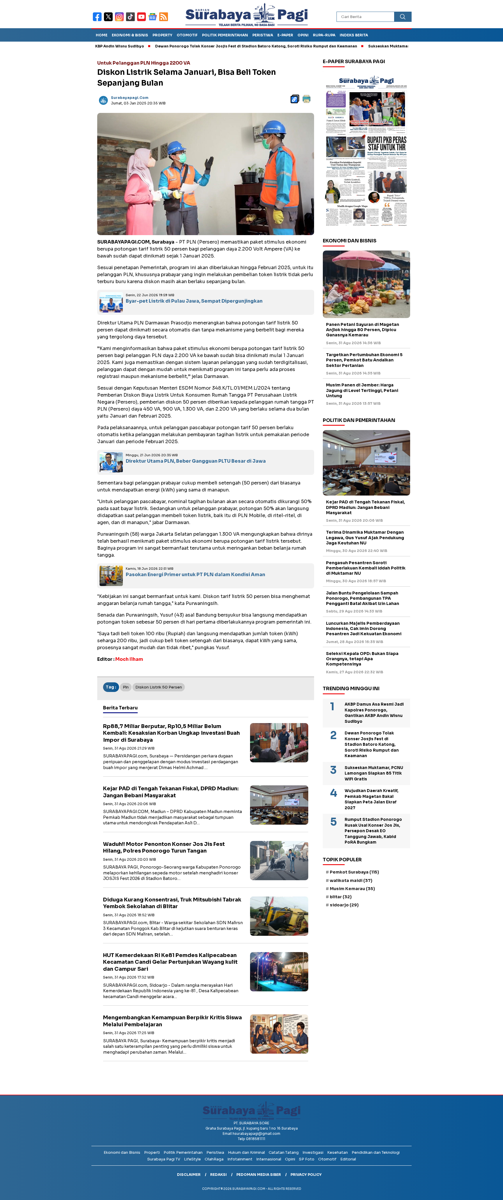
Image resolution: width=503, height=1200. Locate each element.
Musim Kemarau (352, 888)
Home (101, 35)
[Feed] (164, 20)
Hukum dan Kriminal (246, 1152)
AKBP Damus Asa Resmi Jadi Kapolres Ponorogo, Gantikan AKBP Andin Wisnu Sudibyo (374, 713)
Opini (303, 35)
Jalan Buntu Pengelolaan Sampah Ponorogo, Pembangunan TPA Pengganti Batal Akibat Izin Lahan (362, 598)
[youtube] (142, 20)
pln (126, 687)
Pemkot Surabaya (354, 872)
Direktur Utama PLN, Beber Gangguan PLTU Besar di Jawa (196, 461)
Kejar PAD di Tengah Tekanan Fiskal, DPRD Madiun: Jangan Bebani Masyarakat (171, 791)
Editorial (348, 1159)
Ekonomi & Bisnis (130, 35)
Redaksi (218, 1174)
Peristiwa (262, 35)
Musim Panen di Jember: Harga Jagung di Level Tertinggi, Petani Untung (362, 390)
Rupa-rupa (324, 35)
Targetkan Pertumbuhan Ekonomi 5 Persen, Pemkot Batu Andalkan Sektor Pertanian (364, 360)
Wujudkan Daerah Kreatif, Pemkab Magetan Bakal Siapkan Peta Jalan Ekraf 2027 (371, 799)
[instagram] (120, 20)
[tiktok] (131, 20)
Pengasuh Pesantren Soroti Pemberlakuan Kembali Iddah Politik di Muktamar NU (365, 568)
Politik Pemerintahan (225, 35)
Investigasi (312, 1152)
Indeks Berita (354, 35)
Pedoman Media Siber (258, 1174)
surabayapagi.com (129, 97)
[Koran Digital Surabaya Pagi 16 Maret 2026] (366, 150)
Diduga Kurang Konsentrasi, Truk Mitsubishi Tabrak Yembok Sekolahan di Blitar (172, 903)
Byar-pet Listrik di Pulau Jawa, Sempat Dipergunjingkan (194, 301)
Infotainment (239, 1159)
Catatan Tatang (284, 1152)
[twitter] (109, 20)
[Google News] (153, 20)
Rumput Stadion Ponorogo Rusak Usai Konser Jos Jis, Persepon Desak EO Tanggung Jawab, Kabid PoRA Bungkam (373, 831)
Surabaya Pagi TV (163, 1159)
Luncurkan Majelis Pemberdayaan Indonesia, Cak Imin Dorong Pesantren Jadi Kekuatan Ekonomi (363, 628)
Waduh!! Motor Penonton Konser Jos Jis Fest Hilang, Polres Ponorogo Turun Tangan (164, 847)
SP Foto (306, 1159)
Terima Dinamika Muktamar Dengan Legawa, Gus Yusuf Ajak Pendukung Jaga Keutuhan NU (365, 537)
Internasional (268, 1159)
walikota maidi (351, 880)
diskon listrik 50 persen (158, 687)
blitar (341, 896)
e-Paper (285, 35)
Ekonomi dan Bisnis (122, 1152)
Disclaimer (189, 1174)
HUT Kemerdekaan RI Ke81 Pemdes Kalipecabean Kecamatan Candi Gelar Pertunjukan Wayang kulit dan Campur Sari (170, 962)
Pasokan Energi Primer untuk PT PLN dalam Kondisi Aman (195, 574)
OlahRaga (214, 1159)
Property (162, 35)
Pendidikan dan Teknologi (376, 1152)
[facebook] (98, 20)
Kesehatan (337, 1152)
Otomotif (187, 35)
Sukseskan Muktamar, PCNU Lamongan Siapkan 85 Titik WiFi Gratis (392, 46)
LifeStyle (192, 1159)
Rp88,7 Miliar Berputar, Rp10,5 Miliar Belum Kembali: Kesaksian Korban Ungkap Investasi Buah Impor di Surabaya (171, 733)
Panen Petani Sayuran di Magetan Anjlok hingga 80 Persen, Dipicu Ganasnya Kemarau (362, 330)
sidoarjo (344, 905)
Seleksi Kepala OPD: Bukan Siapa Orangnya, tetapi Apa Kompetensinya (362, 659)
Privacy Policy (306, 1174)
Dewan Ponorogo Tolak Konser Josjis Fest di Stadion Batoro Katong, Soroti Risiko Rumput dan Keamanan (216, 46)
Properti (152, 1152)
